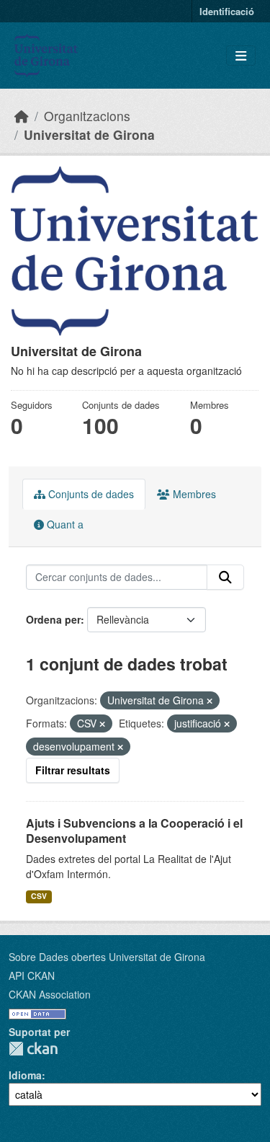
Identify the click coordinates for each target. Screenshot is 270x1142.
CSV (39, 895)
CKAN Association (50, 994)
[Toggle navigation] (241, 55)
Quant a (64, 524)
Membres (193, 494)
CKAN (33, 1048)
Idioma (25, 1075)
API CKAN (32, 975)
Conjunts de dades (89, 494)
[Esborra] (209, 701)
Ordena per (53, 619)
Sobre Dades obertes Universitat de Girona (107, 957)
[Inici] (21, 116)
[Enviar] (225, 577)
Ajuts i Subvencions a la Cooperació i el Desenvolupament (134, 830)
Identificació (226, 11)
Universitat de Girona (89, 134)
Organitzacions (87, 116)
